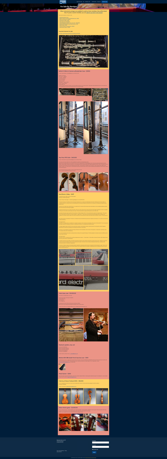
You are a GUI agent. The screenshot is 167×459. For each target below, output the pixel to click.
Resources (99, 1)
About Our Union (79, 1)
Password (94, 445)
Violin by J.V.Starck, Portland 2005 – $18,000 (67, 26)
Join (83, 1)
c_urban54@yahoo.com (74, 353)
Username (94, 440)
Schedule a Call (87, 1)
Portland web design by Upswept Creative (90, 457)
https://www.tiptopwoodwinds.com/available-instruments (70, 33)
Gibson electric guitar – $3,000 (65, 27)
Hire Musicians (94, 1)
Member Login (104, 1)
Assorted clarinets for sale (64, 17)
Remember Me (95, 449)
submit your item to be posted (94, 12)
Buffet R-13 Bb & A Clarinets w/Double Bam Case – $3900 (69, 18)
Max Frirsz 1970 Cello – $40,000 (65, 19)
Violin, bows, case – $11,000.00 (65, 21)
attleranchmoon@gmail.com (71, 386)
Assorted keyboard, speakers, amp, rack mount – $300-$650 (70, 22)
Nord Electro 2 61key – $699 (64, 20)
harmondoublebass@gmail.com (64, 362)
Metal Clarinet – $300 (63, 25)
